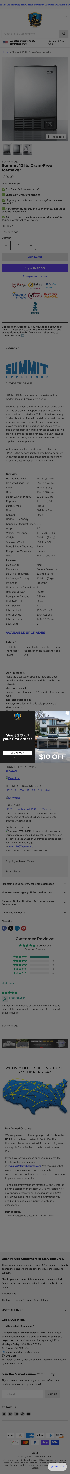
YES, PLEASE (17, 753)
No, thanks (17, 757)
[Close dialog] (67, 713)
